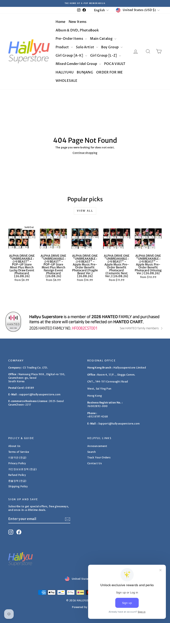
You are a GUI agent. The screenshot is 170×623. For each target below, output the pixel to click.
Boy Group (110, 47)
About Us (14, 446)
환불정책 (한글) (17, 481)
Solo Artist (85, 47)
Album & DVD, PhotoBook (77, 30)
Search (91, 452)
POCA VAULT (114, 64)
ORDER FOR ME (109, 72)
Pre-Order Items (70, 38)
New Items (78, 22)
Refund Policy (17, 475)
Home (61, 22)
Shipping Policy (18, 486)
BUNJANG (85, 72)
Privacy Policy (17, 463)
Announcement (97, 446)
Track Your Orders (98, 457)
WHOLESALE (67, 80)
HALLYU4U (65, 72)
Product (63, 47)
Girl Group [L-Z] (104, 55)
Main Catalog (101, 38)
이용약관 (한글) (17, 457)
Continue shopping (85, 153)
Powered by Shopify (85, 607)
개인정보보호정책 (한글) (22, 469)
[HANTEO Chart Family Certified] (85, 322)
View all (85, 210)
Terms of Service (18, 452)
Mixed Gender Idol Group (77, 64)
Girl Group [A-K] (70, 55)
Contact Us (94, 463)
